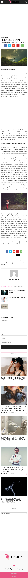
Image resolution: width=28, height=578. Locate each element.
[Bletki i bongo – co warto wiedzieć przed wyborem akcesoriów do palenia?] (14, 486)
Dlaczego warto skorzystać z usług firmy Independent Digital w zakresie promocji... (13, 408)
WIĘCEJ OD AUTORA (19, 286)
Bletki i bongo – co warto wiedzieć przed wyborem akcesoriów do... (11, 500)
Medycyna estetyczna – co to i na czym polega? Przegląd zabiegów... (13, 469)
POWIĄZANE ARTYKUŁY (6, 286)
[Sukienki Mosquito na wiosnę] (4, 299)
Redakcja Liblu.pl (7, 42)
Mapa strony (14, 573)
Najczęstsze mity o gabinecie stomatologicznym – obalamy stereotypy (13, 439)
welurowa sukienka (14, 305)
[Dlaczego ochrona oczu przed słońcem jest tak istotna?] (14, 366)
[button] (26, 2)
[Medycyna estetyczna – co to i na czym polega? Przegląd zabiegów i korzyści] (14, 456)
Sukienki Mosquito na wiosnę (17, 297)
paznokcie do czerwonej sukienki (7, 263)
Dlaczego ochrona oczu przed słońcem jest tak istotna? (14, 379)
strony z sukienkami (22, 263)
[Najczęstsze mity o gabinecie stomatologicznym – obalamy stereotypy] (14, 425)
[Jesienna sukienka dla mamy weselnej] (4, 292)
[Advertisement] (14, 19)
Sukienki (6, 37)
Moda (2, 37)
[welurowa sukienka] (4, 306)
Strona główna (4, 35)
